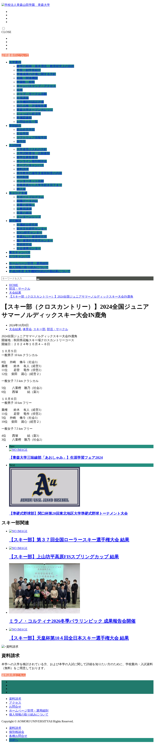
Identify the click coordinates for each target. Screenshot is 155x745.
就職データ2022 (27, 200)
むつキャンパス (19, 256)
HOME (13, 285)
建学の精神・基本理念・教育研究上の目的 (45, 66)
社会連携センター (29, 248)
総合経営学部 (26, 129)
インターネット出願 (30, 181)
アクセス (15, 702)
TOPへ (13, 739)
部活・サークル (19, 288)
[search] (38, 279)
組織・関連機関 (27, 78)
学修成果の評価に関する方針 (36, 74)
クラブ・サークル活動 (32, 93)
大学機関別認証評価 (30, 101)
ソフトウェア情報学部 (32, 137)
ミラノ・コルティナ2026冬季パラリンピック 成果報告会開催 (72, 621)
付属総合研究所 (27, 224)
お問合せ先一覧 (27, 121)
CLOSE (6, 32)
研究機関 (15, 220)
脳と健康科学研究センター (35, 240)
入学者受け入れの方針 (32, 149)
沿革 (20, 90)
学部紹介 (15, 125)
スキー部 (39, 329)
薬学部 (21, 141)
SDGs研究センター (29, 232)
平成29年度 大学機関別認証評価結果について (39, 271)
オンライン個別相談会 (32, 161)
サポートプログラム (30, 197)
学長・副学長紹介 (29, 70)
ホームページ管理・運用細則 (28, 263)
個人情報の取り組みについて (28, 267)
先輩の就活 (24, 212)
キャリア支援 (18, 193)
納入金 (21, 189)
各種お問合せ (18, 735)
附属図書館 (24, 117)
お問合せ (15, 706)
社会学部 (23, 133)
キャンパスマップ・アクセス (36, 86)
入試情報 (15, 145)
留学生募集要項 (27, 157)
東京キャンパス (19, 252)
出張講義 (23, 97)
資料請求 (23, 169)
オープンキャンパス (30, 165)
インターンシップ (29, 216)
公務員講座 (24, 208)
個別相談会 (16, 731)
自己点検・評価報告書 (32, 105)
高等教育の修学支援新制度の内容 (39, 173)
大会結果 (15, 292)
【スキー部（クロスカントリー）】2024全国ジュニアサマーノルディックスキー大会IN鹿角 (71, 296)
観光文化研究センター (32, 228)
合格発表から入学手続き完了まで (39, 185)
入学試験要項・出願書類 (33, 153)
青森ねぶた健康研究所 (32, 236)
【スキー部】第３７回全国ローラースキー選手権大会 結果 (69, 539)
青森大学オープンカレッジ (35, 109)
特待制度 (23, 177)
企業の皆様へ (26, 204)
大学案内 (15, 62)
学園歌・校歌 (26, 82)
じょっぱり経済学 (29, 113)
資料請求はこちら (14, 675)
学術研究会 (24, 244)
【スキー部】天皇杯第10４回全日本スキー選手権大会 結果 (69, 638)
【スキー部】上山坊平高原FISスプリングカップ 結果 (64, 556)
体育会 (27, 329)
